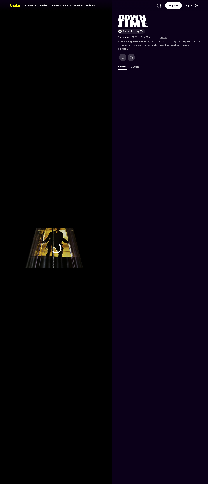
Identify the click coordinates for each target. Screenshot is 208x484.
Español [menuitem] (78, 5)
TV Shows (55, 5)
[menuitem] (31, 5)
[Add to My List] (122, 57)
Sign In (189, 5)
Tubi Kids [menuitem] (90, 5)
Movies (44, 5)
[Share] (131, 57)
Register (173, 5)
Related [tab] (122, 66)
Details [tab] (135, 66)
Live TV (67, 5)
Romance (123, 37)
